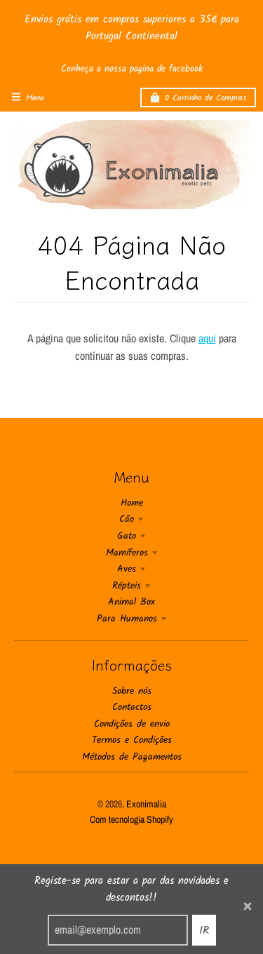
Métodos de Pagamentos (132, 757)
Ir (204, 930)
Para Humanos (127, 618)
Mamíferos (127, 552)
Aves (126, 569)
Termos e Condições (132, 740)
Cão (126, 519)
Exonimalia (146, 804)
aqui (207, 338)
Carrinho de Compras (205, 98)
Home (132, 503)
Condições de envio (132, 724)
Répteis (126, 585)
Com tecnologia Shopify (131, 819)
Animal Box (131, 602)
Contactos (131, 707)
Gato (126, 536)
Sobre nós (131, 691)
